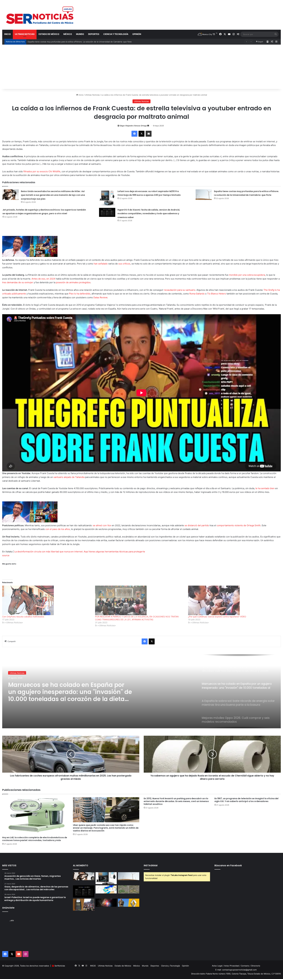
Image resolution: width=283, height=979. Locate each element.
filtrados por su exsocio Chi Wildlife (41, 171)
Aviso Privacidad (231, 966)
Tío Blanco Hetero (216, 293)
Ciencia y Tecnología (115, 34)
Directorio (255, 966)
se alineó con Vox (102, 525)
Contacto (245, 966)
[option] (141, 691)
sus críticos (124, 263)
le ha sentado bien (265, 488)
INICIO (7, 34)
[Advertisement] (141, 66)
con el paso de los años (57, 529)
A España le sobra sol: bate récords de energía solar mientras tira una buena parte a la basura (65, 690)
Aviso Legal (217, 966)
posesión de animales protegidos (73, 282)
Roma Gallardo (197, 293)
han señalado (101, 263)
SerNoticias (60, 966)
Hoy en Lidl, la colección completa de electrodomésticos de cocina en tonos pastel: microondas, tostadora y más (34, 839)
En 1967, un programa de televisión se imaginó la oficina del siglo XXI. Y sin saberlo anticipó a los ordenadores (246, 800)
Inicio (80, 95)
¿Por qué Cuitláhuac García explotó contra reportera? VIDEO (217, 616)
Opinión (136, 34)
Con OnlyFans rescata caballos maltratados (23, 616)
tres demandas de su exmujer (17, 282)
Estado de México (49, 34)
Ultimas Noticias (24, 34)
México (67, 34)
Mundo (80, 34)
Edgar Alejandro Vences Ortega (133, 126)
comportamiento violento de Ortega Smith (239, 525)
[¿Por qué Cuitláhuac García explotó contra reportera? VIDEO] (233, 600)
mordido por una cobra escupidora (247, 274)
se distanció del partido (197, 525)
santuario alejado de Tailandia (69, 477)
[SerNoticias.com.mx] (40, 14)
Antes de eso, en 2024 (43, 278)
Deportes (93, 34)
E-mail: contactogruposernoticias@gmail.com (236, 970)
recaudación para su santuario (179, 290)
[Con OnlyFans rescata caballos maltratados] (47, 600)
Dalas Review (100, 297)
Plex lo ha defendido (79, 293)
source (5, 555)
